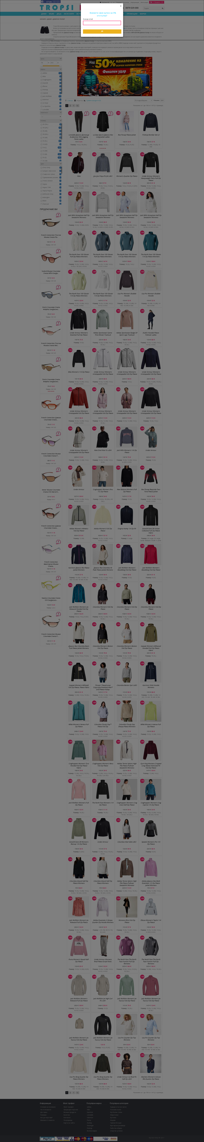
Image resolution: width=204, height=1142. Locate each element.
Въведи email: (88, 19)
